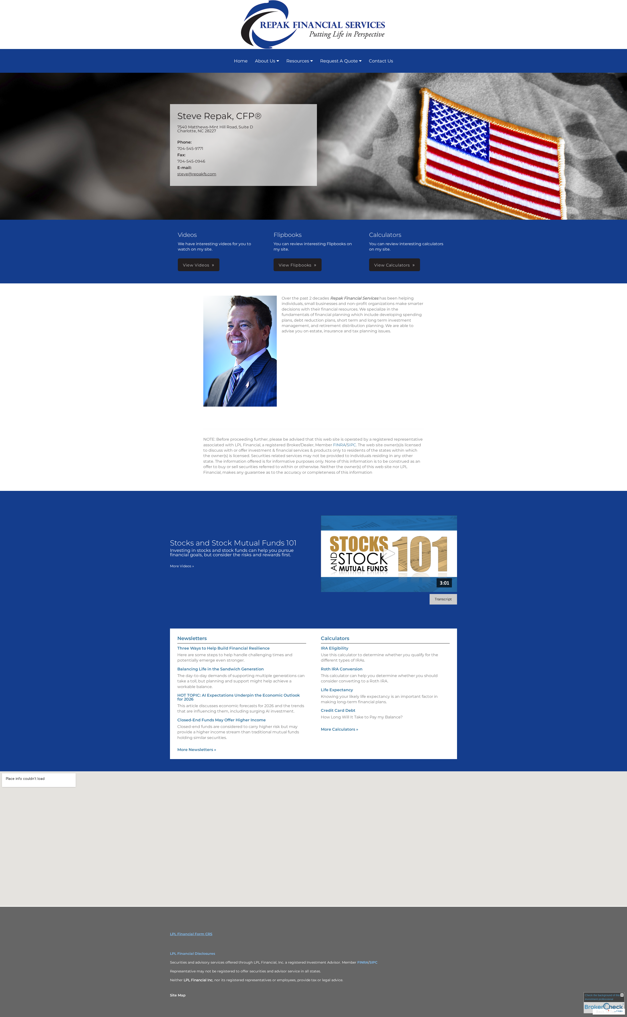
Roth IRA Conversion (341, 669)
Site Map (178, 995)
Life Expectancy (337, 690)
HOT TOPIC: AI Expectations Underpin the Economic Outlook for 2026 (238, 697)
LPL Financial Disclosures (192, 953)
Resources (297, 61)
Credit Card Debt (338, 710)
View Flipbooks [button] (295, 265)
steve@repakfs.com (196, 174)
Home (241, 61)
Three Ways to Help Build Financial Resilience (223, 648)
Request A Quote (339, 61)
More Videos (182, 566)
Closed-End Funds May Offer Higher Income (221, 720)
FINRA (339, 445)
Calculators (335, 638)
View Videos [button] (196, 265)
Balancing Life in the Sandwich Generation (220, 669)
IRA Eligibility (334, 648)
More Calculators (339, 729)
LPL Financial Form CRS (191, 934)
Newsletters (192, 638)
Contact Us (381, 61)
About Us (265, 61)
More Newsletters (196, 749)
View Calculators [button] (392, 265)
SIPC (351, 445)
